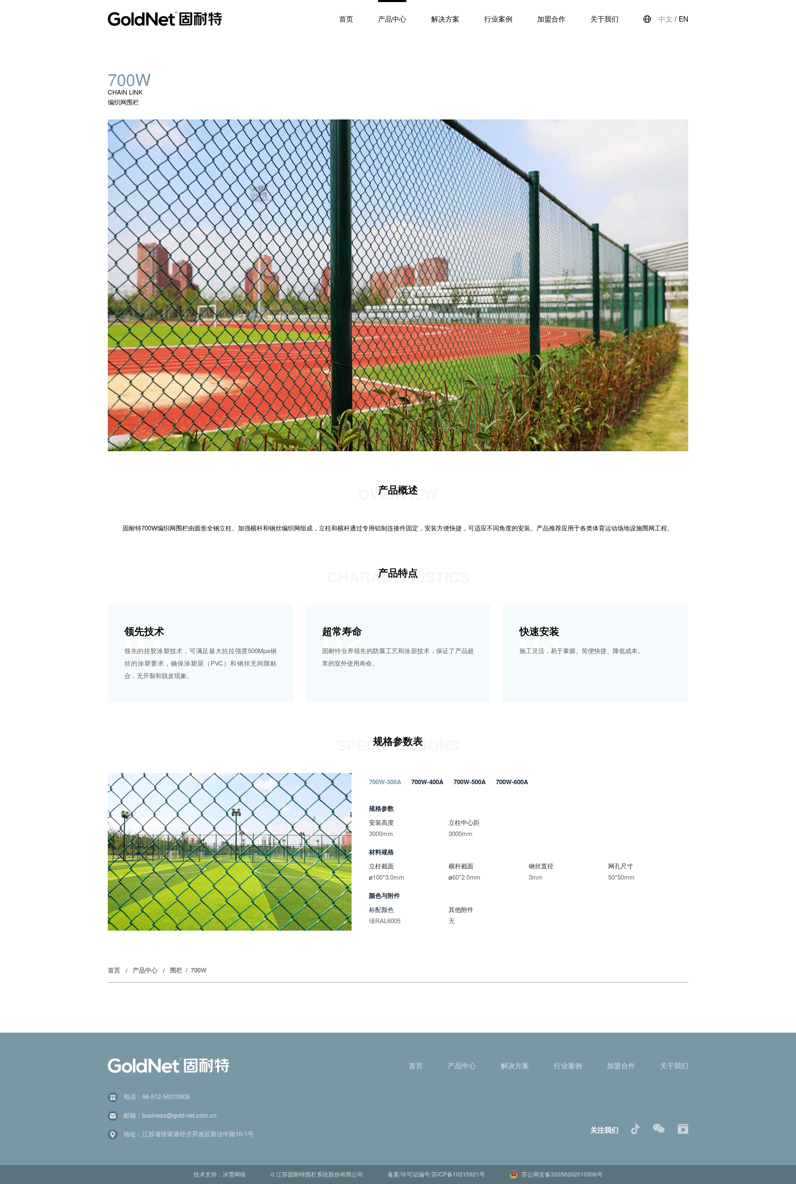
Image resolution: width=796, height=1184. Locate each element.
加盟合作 (551, 18)
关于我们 (604, 18)
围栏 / (180, 970)
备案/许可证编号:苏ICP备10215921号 (437, 1174)
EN (683, 18)
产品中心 (392, 18)
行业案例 (498, 18)
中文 (665, 18)
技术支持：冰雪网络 (221, 1174)
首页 (346, 18)
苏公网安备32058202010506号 (561, 1174)
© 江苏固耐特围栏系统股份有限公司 (317, 1174)
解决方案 (445, 18)
